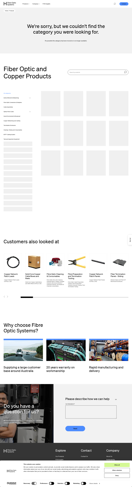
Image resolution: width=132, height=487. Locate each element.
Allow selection (117, 470)
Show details (93, 483)
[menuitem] (46, 4)
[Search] (125, 72)
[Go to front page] (10, 3)
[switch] (51, 483)
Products (25, 4)
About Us (109, 456)
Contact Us (84, 456)
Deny (117, 475)
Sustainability (110, 459)
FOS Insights (59, 459)
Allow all (117, 465)
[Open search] (114, 4)
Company (35, 4)
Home (6, 11)
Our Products (59, 456)
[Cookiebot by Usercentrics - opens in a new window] (11, 483)
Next (75, 428)
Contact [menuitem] (124, 4)
